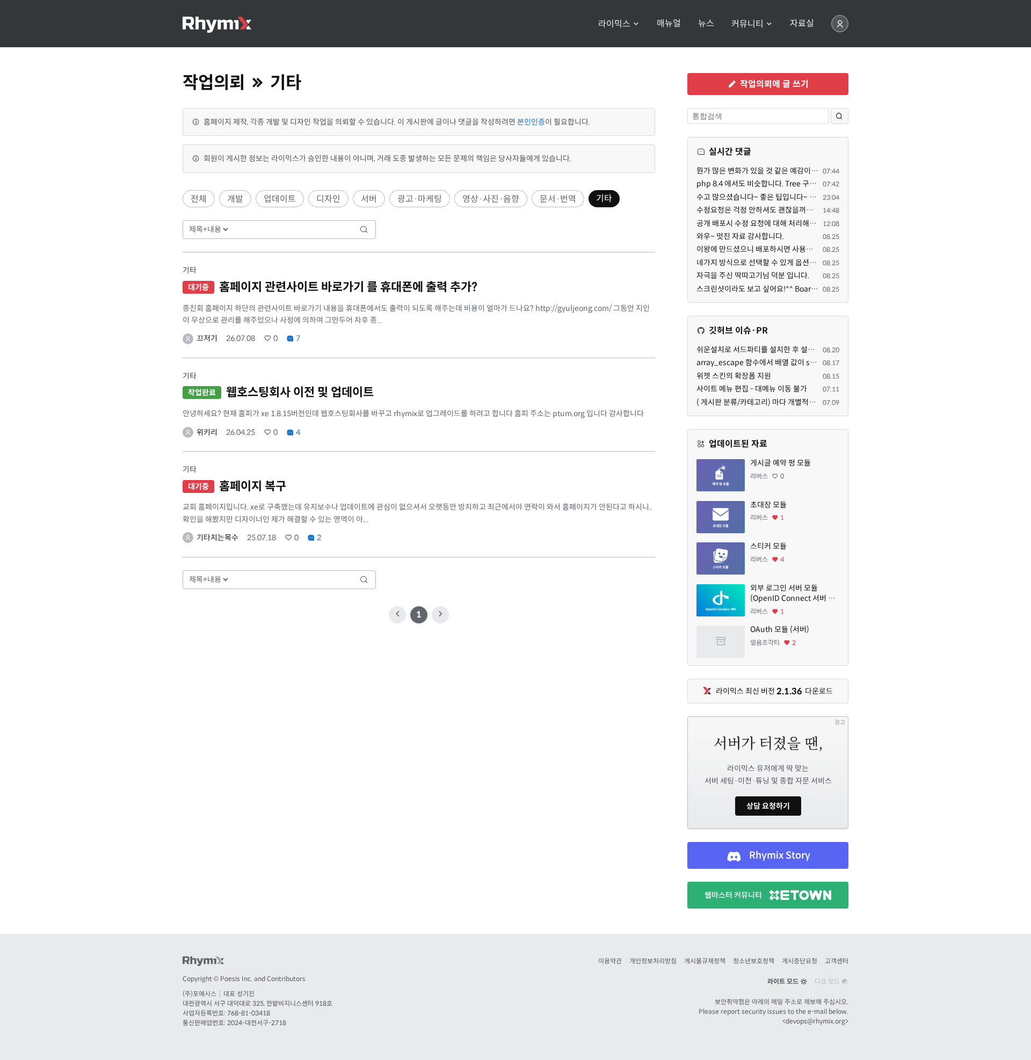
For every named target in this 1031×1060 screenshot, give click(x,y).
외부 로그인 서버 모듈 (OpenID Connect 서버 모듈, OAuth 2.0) (792, 593)
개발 (235, 199)
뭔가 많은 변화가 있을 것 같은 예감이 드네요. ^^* (772, 171)
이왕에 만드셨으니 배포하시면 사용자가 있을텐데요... (778, 249)
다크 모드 (828, 981)
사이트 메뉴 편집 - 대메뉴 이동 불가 (751, 389)
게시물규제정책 (704, 961)
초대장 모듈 (768, 505)
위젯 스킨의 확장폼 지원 (733, 376)
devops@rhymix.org (815, 1021)
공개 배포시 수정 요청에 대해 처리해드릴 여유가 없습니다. (786, 223)
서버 (369, 199)
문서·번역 (558, 199)
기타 (604, 198)
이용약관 (610, 961)
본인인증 (531, 122)
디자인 (328, 199)
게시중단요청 (799, 961)
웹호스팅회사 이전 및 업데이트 (300, 392)
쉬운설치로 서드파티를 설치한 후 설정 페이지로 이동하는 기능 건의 (800, 349)
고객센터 (836, 961)
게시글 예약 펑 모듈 (780, 463)
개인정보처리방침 (653, 961)
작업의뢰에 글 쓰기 (773, 84)
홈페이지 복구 (252, 486)
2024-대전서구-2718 (256, 1023)
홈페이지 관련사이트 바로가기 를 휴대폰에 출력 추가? (348, 287)
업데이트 (280, 199)
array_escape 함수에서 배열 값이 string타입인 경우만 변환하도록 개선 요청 (816, 362)
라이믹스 (615, 24)
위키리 (207, 432)
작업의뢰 (214, 82)
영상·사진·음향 (490, 199)
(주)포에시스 (199, 994)
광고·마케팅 (419, 199)
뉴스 (706, 23)
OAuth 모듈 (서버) (779, 629)
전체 (199, 199)
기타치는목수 (217, 537)
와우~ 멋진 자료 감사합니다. (740, 236)
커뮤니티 (748, 24)
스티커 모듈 (768, 546)
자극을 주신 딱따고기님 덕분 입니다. (752, 275)
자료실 (802, 23)
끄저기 (207, 338)
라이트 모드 (783, 981)
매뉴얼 (669, 23)
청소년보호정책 (753, 961)
